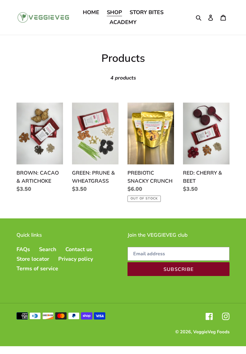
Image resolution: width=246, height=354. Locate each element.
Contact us (78, 249)
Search (47, 249)
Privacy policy (75, 258)
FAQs (23, 249)
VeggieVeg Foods (211, 332)
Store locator (32, 258)
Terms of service (37, 268)
